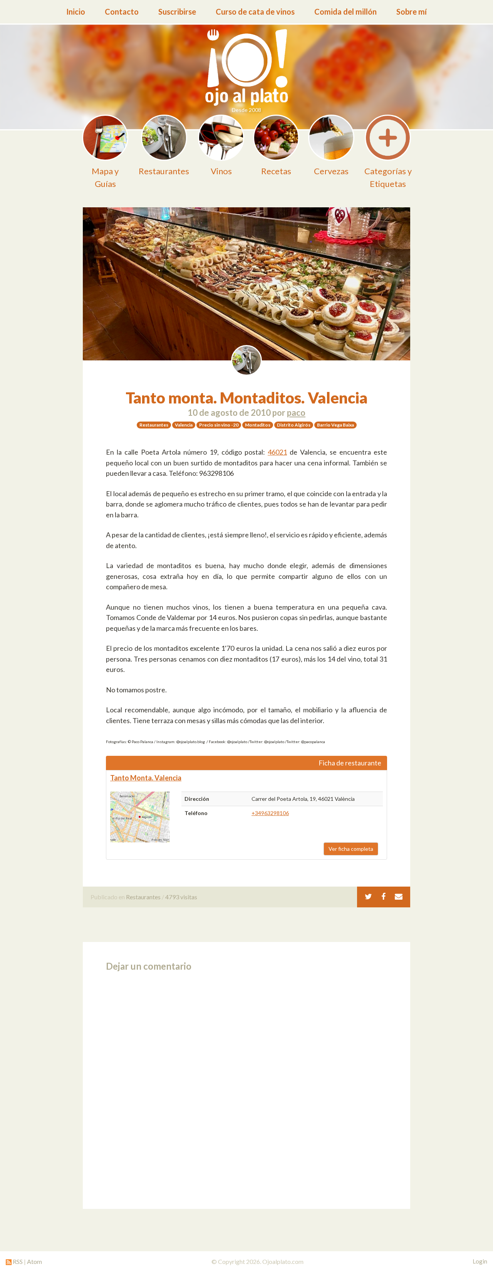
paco (296, 412)
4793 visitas (181, 896)
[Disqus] (246, 1088)
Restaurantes (143, 896)
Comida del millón (345, 11)
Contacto (122, 11)
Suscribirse (177, 11)
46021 (277, 452)
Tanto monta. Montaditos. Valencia (246, 397)
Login (480, 1261)
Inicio (75, 11)
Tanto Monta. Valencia (145, 778)
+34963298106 (270, 813)
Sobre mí (411, 11)
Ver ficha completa (351, 848)
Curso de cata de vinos (255, 11)
